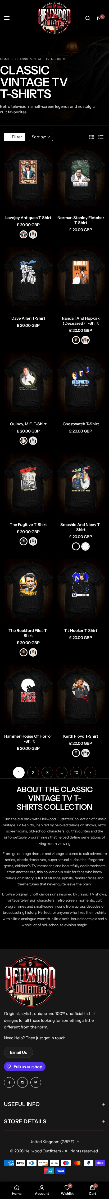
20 (76, 772)
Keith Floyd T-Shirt (80, 736)
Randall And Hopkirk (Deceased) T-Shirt (80, 321)
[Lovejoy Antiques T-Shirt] (28, 178)
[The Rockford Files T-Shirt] (28, 591)
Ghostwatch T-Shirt (81, 423)
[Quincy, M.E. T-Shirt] (28, 385)
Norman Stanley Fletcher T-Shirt (80, 220)
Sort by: (39, 136)
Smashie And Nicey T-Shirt (80, 527)
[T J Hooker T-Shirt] (81, 591)
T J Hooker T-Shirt (80, 630)
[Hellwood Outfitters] (54, 18)
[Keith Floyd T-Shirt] (81, 697)
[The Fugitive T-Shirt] (28, 485)
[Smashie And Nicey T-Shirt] (81, 485)
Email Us (18, 1052)
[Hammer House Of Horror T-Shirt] (28, 697)
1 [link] (19, 772)
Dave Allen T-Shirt (28, 318)
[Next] (90, 772)
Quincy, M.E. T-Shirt (28, 423)
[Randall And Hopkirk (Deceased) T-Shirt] (81, 279)
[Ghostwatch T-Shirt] (81, 385)
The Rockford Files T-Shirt (28, 633)
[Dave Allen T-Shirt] (28, 279)
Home (5, 59)
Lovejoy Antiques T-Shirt (28, 217)
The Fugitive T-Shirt (28, 524)
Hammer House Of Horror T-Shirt (28, 739)
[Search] (87, 18)
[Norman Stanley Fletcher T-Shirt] (81, 178)
